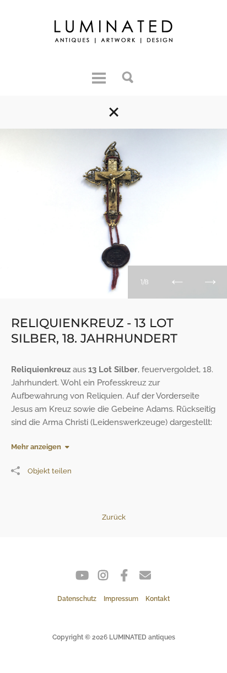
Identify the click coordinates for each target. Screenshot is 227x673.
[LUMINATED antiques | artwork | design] (113, 34)
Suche (128, 76)
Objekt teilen (50, 471)
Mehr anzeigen (36, 447)
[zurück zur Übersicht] (113, 112)
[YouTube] (82, 577)
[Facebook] (124, 577)
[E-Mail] (145, 577)
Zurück (177, 282)
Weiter (210, 282)
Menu (99, 76)
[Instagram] (103, 577)
